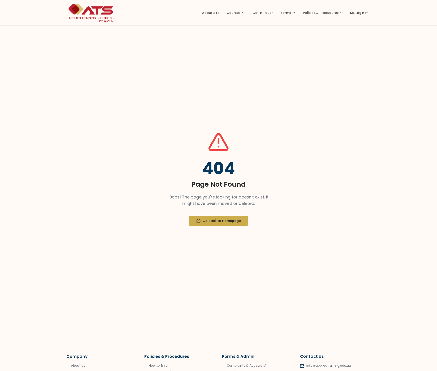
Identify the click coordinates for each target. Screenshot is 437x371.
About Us (78, 365)
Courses (234, 12)
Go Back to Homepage (222, 221)
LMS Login (356, 12)
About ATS (210, 12)
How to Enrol (158, 365)
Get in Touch (263, 12)
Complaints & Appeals (244, 365)
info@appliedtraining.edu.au (328, 365)
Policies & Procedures (321, 12)
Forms (286, 12)
